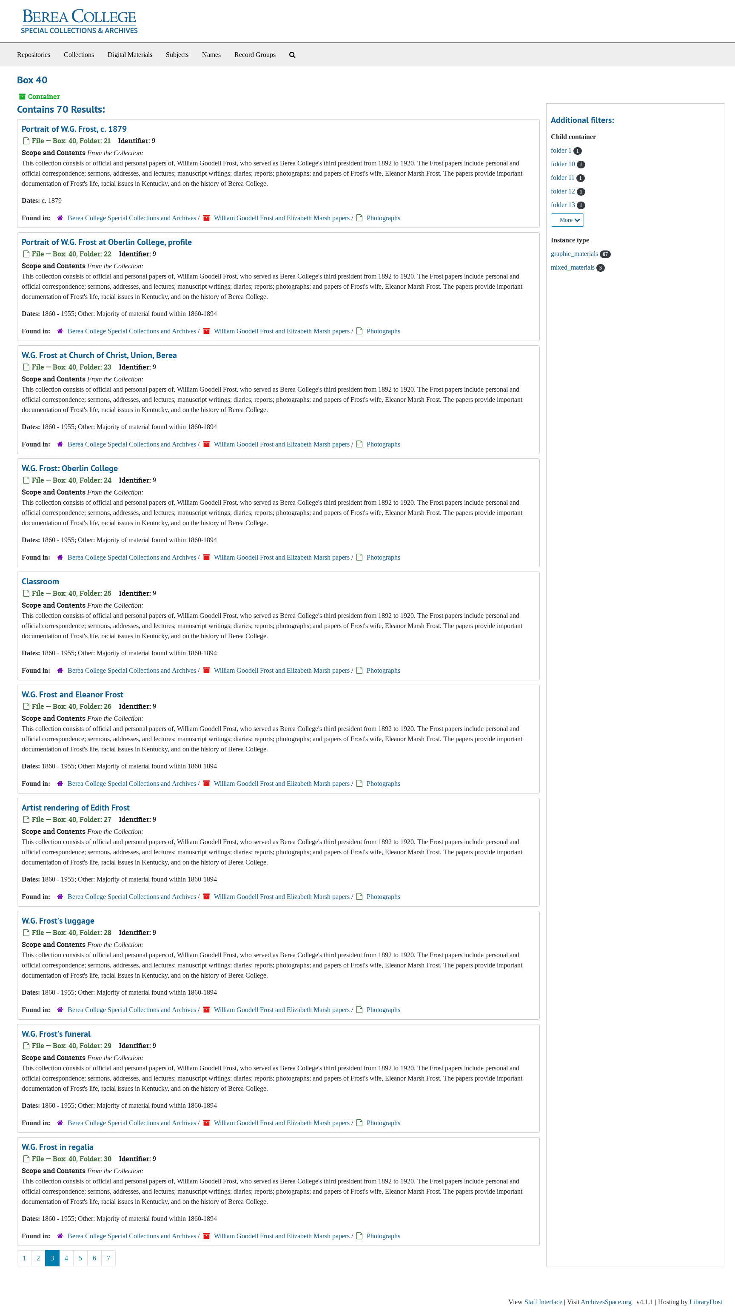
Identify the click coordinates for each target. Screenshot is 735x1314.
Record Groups (255, 54)
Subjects (177, 54)
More (567, 220)
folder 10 (564, 164)
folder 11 (563, 177)
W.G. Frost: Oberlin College (70, 468)
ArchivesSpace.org (606, 1301)
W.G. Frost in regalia (58, 1146)
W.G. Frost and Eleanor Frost (72, 694)
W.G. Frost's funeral (56, 1033)
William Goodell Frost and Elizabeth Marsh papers (282, 218)
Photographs (383, 218)
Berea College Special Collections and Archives (132, 218)
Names (211, 54)
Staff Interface (543, 1301)
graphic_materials (575, 253)
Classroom (40, 581)
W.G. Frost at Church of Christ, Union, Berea (99, 355)
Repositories (33, 54)
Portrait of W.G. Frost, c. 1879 (74, 128)
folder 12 (564, 191)
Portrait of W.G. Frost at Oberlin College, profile (107, 241)
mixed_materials (573, 267)
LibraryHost (705, 1301)
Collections (79, 54)
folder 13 (564, 204)
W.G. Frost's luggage (58, 920)
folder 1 (562, 150)
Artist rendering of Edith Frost (76, 807)
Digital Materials (130, 54)
